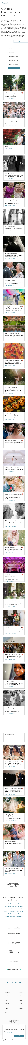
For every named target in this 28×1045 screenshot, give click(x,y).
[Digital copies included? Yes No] (14, 64)
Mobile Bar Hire (7, 1003)
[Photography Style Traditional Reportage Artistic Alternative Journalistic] (14, 56)
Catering (7, 995)
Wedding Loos (7, 1012)
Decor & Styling (21, 991)
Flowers (21, 995)
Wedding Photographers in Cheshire (14, 904)
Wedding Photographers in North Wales (14, 916)
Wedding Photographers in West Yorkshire (14, 911)
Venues (7, 1008)
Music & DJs (7, 1004)
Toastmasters (21, 1004)
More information (8, 1032)
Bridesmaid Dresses (7, 992)
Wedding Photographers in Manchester (14, 906)
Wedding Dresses (7, 1011)
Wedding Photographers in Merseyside (14, 909)
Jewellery (7, 1000)
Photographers (21, 1000)
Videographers (7, 1009)
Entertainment (20, 992)
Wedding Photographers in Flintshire (14, 914)
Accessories (7, 991)
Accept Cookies (19, 1036)
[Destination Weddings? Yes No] (14, 60)
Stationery (21, 1003)
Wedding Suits (21, 1008)
